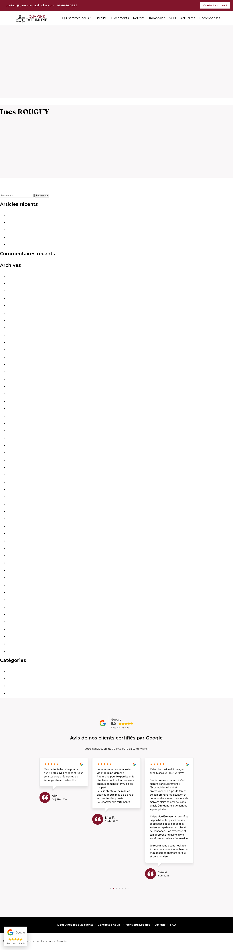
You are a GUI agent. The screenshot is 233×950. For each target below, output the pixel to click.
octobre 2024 (16, 438)
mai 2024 (13, 474)
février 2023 (15, 585)
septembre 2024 (18, 445)
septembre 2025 (18, 357)
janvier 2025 (15, 416)
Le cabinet (14, 693)
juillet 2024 (15, 460)
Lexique (160, 924)
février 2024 (15, 496)
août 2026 (14, 276)
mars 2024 (14, 489)
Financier (13, 671)
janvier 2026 (15, 327)
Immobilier (157, 18)
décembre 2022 (18, 599)
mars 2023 (14, 577)
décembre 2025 (18, 335)
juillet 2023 (14, 548)
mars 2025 (14, 401)
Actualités (187, 18)
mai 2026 (13, 298)
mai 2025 (13, 386)
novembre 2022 (18, 607)
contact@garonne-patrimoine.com (30, 5)
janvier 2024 (15, 504)
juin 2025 (13, 379)
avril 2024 (14, 482)
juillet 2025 (14, 371)
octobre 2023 (16, 526)
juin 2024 (13, 467)
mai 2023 (13, 563)
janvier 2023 (15, 592)
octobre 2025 (16, 349)
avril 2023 (13, 570)
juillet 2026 (15, 283)
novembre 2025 (18, 342)
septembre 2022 (18, 621)
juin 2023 (13, 555)
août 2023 (14, 541)
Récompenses (209, 18)
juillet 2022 (14, 629)
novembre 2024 (18, 430)
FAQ (173, 924)
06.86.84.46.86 (67, 5)
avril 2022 (13, 651)
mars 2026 (14, 313)
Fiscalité (101, 18)
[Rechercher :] (17, 195)
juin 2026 (13, 290)
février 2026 (15, 320)
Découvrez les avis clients (75, 924)
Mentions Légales (138, 924)
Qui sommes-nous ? (76, 18)
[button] (110, 888)
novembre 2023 (18, 518)
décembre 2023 (18, 511)
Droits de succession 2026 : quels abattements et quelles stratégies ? (55, 222)
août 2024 (14, 452)
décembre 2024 (18, 423)
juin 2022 (13, 636)
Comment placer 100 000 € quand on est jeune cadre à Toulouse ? (53, 244)
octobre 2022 (16, 614)
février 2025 (15, 408)
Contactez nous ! (215, 5)
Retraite (139, 18)
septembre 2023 (18, 533)
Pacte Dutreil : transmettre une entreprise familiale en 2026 (48, 237)
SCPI (172, 18)
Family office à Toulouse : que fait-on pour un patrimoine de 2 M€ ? (53, 229)
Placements (120, 18)
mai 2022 (13, 644)
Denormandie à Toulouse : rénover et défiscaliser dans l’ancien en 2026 (57, 215)
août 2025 (14, 364)
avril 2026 (14, 305)
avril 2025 (13, 393)
